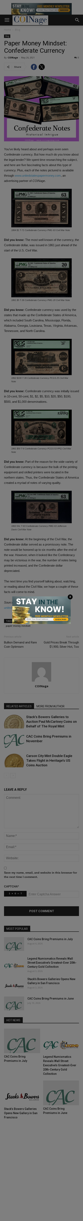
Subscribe (60, 620)
